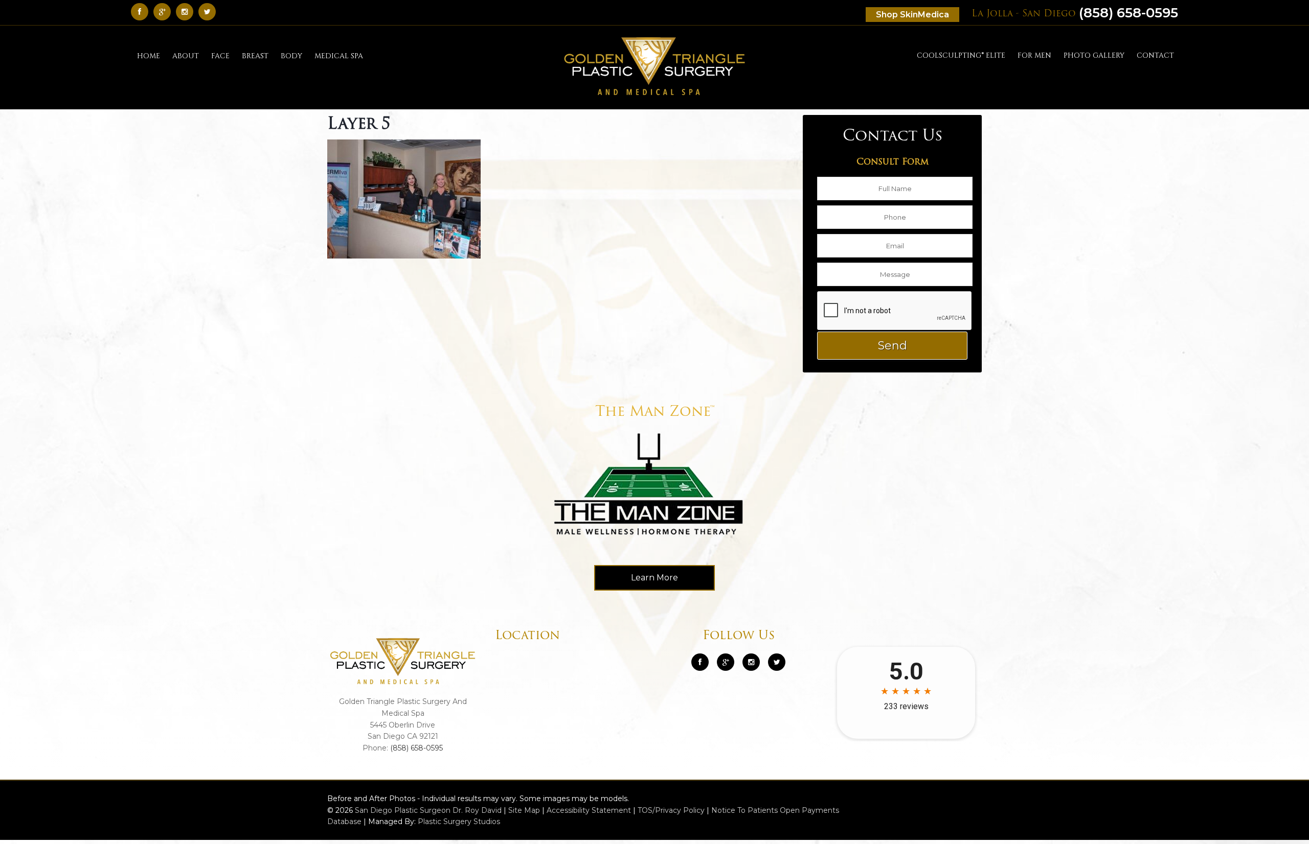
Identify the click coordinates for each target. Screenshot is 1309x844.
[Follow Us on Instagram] (751, 662)
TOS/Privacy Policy (671, 810)
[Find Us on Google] (164, 11)
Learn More (654, 577)
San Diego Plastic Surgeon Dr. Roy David (428, 810)
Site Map (524, 810)
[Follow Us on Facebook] (142, 11)
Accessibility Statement (589, 810)
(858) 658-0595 (1075, 13)
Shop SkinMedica (912, 14)
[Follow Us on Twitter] (209, 11)
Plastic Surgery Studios (459, 821)
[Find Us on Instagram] (187, 11)
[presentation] (895, 311)
